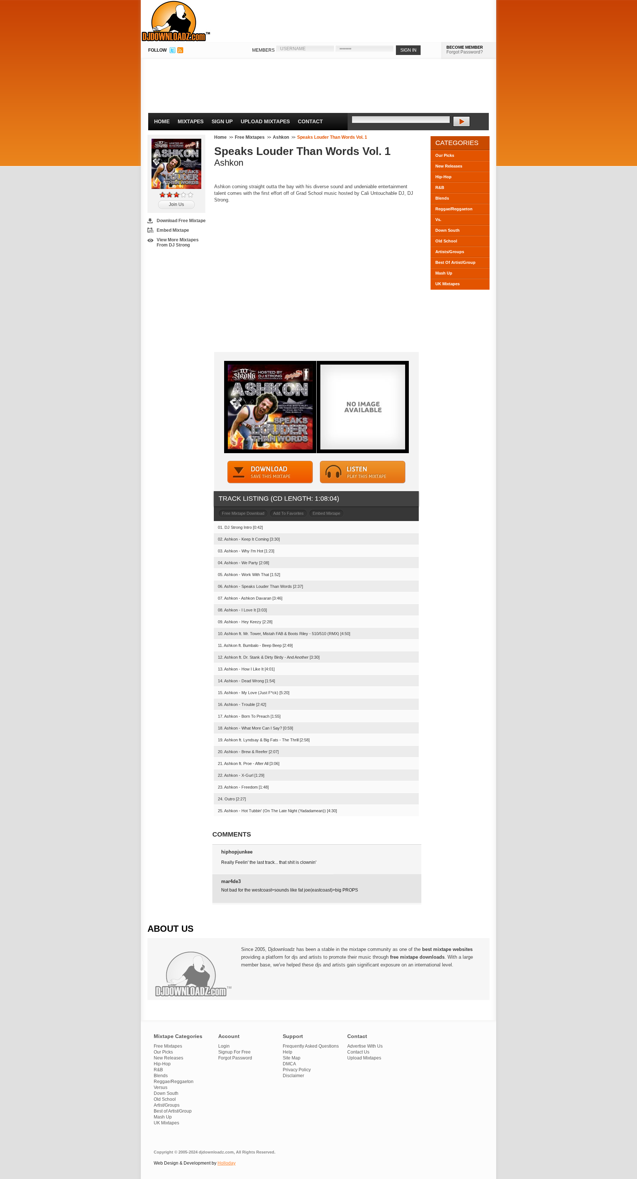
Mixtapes (190, 121)
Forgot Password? (464, 52)
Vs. (438, 219)
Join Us (176, 204)
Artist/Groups (167, 1105)
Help (287, 1052)
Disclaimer (293, 1075)
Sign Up (222, 121)
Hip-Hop (443, 177)
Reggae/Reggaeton (454, 209)
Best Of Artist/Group (455, 262)
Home (162, 121)
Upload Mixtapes (265, 121)
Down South (447, 230)
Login (224, 1046)
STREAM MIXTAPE (362, 472)
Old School (446, 241)
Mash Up (443, 273)
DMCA (289, 1063)
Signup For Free (234, 1052)
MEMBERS (263, 50)
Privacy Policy (297, 1069)
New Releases (448, 166)
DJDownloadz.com (176, 21)
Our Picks (444, 155)
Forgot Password (235, 1058)
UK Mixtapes (447, 284)
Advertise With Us (365, 1046)
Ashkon (281, 137)
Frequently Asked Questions (311, 1046)
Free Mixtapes (250, 137)
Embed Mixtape (173, 230)
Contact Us (358, 1052)
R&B (439, 187)
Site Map (291, 1058)
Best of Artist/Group (173, 1111)
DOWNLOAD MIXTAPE (270, 472)
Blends (442, 198)
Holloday (226, 1163)
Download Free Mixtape (181, 220)
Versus (160, 1087)
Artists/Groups (449, 251)
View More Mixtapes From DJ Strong (178, 242)
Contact (310, 121)
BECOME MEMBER (464, 47)
